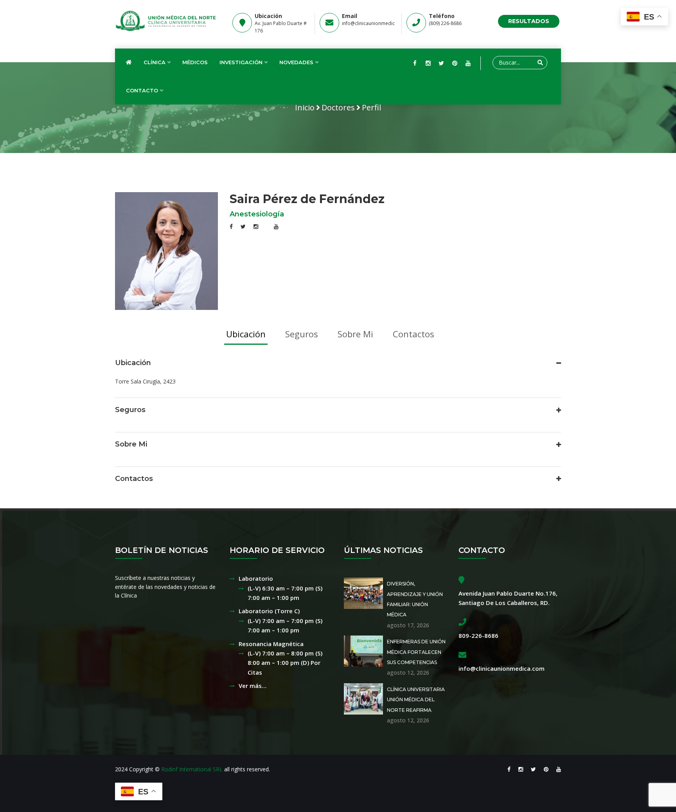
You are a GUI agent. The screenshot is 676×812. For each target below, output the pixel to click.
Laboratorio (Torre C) (269, 611)
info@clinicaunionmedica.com (375, 23)
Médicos (195, 62)
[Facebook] (414, 63)
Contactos (413, 334)
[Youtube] (468, 63)
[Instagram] (428, 63)
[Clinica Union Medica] (166, 20)
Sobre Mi (355, 334)
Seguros (301, 334)
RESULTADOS (528, 21)
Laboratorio (256, 578)
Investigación (240, 62)
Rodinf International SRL (192, 769)
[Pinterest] (454, 63)
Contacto (142, 90)
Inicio (305, 107)
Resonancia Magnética (271, 644)
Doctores (338, 107)
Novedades (296, 62)
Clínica (154, 62)
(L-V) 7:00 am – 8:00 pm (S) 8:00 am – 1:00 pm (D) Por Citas (285, 662)
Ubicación (246, 334)
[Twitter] (441, 63)
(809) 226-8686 (445, 23)
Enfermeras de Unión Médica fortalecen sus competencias (416, 652)
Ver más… (252, 686)
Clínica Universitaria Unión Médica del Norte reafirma (416, 699)
